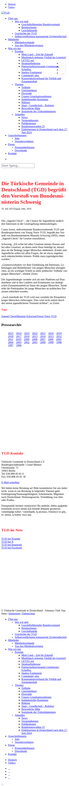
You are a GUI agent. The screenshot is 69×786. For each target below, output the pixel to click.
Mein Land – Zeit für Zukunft (37, 655)
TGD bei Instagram (11, 544)
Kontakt (12, 754)
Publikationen (28, 724)
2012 (59, 336)
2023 (26, 333)
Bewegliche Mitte (30, 709)
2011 (10, 339)
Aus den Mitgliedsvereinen (29, 646)
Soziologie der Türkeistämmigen (38, 712)
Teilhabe (25, 688)
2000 (43, 342)
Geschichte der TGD (26, 634)
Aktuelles (20, 715)
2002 (26, 342)
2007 (42, 339)
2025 (10, 333)
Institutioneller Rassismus (34, 700)
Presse (11, 745)
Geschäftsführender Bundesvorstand (40, 625)
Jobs (17, 739)
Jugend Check (8, 316)
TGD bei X (7, 541)
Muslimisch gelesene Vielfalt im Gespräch (43, 658)
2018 (10, 336)
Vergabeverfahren (24, 742)
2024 (18, 333)
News (24, 718)
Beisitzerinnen (29, 628)
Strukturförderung (30, 664)
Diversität (26, 694)
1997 (10, 345)
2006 (50, 339)
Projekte (19, 652)
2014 (43, 336)
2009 (26, 339)
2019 (59, 333)
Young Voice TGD (47, 316)
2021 (43, 333)
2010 (18, 339)
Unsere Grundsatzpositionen (36, 697)
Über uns (13, 619)
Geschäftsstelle (29, 631)
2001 (35, 342)
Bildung (25, 703)
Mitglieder (13, 640)
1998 (59, 342)
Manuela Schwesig (26, 316)
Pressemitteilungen (24, 748)
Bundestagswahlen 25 (33, 727)
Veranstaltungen (29, 721)
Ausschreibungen (17, 736)
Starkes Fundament (31, 673)
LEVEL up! (27, 661)
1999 (51, 342)
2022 (35, 333)
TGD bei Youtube (10, 538)
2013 (51, 336)
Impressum (14, 613)
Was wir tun (14, 649)
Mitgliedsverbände (24, 643)
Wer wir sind (21, 622)
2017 (18, 336)
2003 (18, 342)
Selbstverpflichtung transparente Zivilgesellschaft (40, 637)
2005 (58, 339)
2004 (10, 342)
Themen (19, 685)
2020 (51, 333)
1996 (18, 345)
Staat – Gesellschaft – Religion (37, 706)
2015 (35, 336)
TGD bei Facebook (11, 547)
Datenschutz (28, 613)
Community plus (30, 676)
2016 (26, 336)
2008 (34, 339)
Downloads (21, 751)
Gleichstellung (29, 691)
